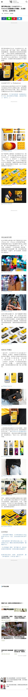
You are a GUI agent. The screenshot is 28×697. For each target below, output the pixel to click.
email (19, 18)
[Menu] (2, 2)
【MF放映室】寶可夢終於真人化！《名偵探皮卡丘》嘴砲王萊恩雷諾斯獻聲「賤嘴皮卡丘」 (14, 542)
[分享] (3, 18)
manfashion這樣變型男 (14, 1)
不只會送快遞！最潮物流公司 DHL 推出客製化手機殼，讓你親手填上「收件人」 (14, 96)
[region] (14, 34)
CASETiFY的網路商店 (19, 431)
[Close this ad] (27, 689)
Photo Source (7, 151)
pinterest (14, 18)
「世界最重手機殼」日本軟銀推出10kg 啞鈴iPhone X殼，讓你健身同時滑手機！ (14, 536)
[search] (26, 2)
